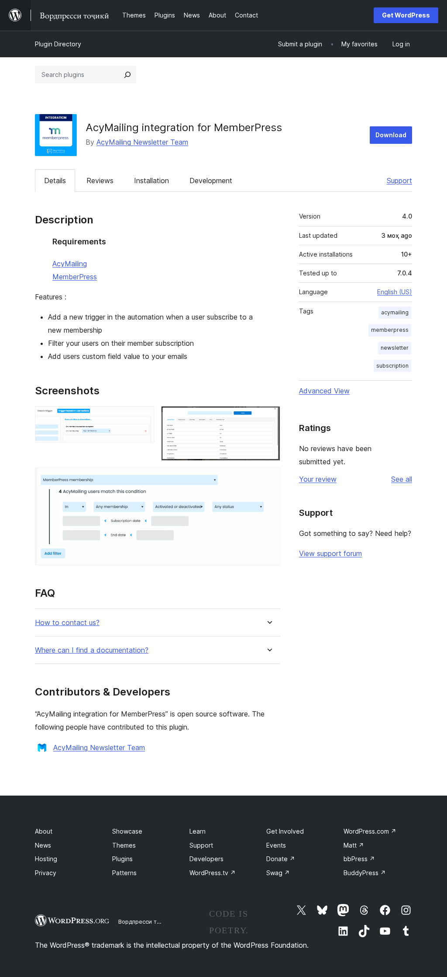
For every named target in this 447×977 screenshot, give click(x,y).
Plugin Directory (58, 44)
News (43, 845)
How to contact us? (67, 623)
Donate (280, 858)
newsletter (395, 347)
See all (401, 479)
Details (55, 180)
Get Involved (285, 831)
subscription (392, 365)
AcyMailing (69, 263)
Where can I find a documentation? (91, 650)
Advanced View (324, 390)
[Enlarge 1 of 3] (142, 418)
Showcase (127, 831)
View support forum (330, 553)
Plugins (122, 858)
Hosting (46, 858)
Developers (206, 858)
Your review (318, 479)
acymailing (395, 312)
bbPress (359, 858)
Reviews (99, 180)
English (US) (394, 292)
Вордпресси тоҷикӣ (146, 921)
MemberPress (74, 276)
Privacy (45, 872)
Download (390, 135)
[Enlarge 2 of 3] (268, 418)
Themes (124, 845)
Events (276, 845)
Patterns (124, 872)
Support (399, 180)
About (43, 831)
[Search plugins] (127, 74)
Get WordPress (406, 15)
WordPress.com (370, 831)
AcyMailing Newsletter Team (142, 142)
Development (210, 180)
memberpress (390, 330)
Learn (197, 831)
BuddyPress (365, 872)
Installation (151, 180)
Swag (278, 872)
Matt (354, 845)
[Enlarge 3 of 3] (268, 479)
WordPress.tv (212, 872)
